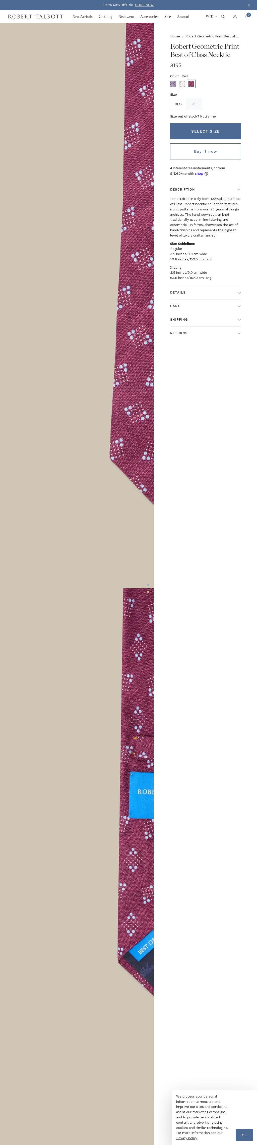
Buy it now (205, 151)
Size (173, 94)
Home (175, 36)
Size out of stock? (193, 116)
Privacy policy (186, 1138)
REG (178, 104)
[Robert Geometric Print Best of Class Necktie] (173, 84)
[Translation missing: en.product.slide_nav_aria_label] (148, 585)
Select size (205, 131)
